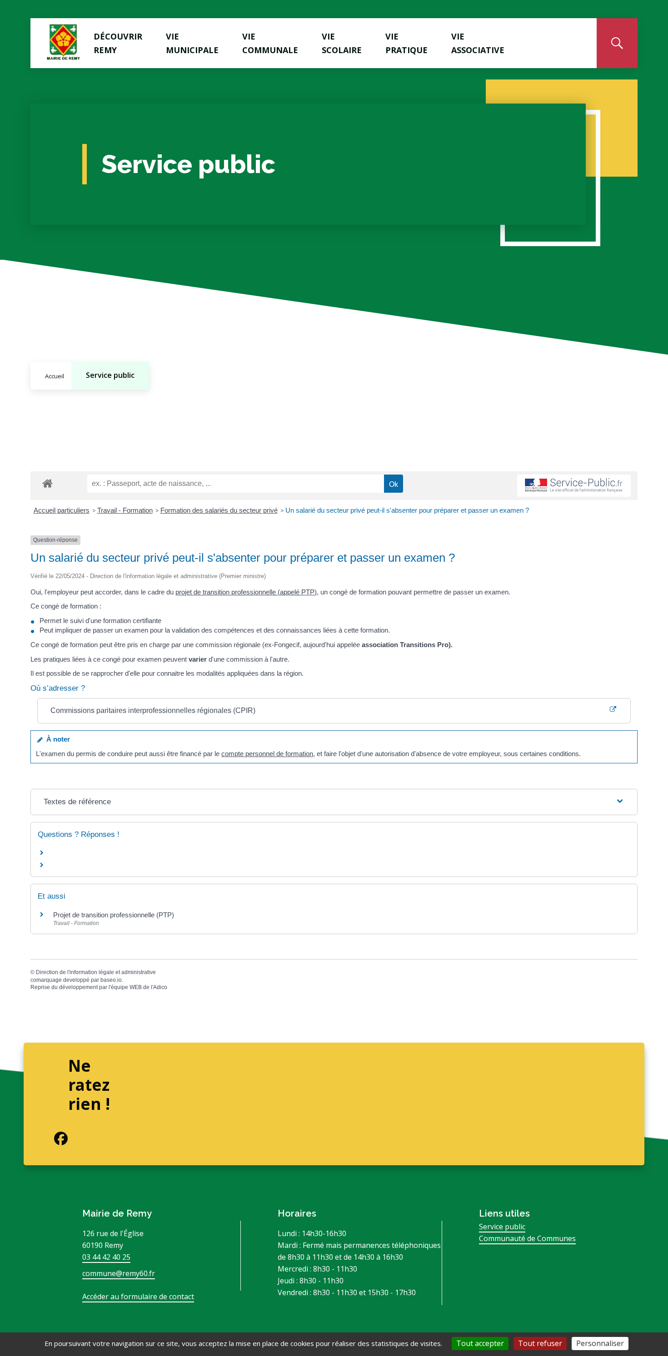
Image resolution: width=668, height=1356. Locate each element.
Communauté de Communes (527, 1238)
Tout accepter (480, 1343)
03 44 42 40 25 (106, 1257)
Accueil (54, 376)
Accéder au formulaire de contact (138, 1297)
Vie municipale (192, 43)
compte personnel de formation (267, 753)
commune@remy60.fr (118, 1273)
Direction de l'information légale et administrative (96, 972)
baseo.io (111, 980)
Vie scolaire (342, 43)
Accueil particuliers (62, 510)
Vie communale (270, 43)
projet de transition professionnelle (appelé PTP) (246, 592)
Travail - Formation (125, 510)
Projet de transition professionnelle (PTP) (113, 915)
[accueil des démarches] (47, 482)
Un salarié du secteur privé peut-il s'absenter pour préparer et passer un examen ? (407, 510)
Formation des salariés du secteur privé (219, 510)
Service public (110, 375)
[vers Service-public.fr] (574, 486)
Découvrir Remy (118, 43)
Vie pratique (406, 43)
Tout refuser (540, 1343)
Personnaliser (600, 1343)
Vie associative (477, 43)
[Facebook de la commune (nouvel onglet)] (54, 1138)
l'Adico (159, 987)
